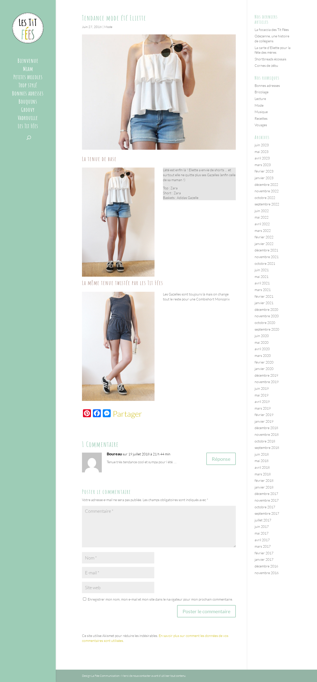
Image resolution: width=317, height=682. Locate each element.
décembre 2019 (266, 375)
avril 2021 (262, 283)
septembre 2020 (267, 329)
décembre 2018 (266, 428)
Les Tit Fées (28, 127)
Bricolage (261, 92)
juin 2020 (262, 336)
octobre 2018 (265, 441)
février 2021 (264, 296)
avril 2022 (262, 224)
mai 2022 (261, 217)
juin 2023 (262, 145)
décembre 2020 (266, 309)
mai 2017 (261, 533)
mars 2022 (263, 230)
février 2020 (264, 362)
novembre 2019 (267, 382)
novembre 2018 (267, 434)
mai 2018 (261, 461)
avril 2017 (262, 540)
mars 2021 (263, 290)
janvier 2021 (264, 303)
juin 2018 (262, 454)
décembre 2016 (266, 566)
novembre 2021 (267, 257)
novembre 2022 (267, 191)
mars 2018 (263, 474)
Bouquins (28, 102)
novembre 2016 (267, 573)
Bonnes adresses (28, 94)
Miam (28, 70)
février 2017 (264, 553)
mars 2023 (263, 165)
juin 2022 (262, 211)
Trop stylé (28, 86)
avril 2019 (262, 401)
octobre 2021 (265, 263)
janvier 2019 (264, 421)
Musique (261, 112)
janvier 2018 (264, 487)
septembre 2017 (267, 513)
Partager (127, 414)
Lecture (260, 99)
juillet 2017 (263, 520)
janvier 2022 (264, 244)
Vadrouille (28, 119)
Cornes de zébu (266, 65)
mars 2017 (263, 546)
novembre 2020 (267, 316)
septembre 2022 (267, 204)
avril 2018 (262, 467)
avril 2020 (262, 349)
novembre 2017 (267, 500)
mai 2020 (261, 342)
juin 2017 (262, 526)
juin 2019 (262, 388)
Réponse (221, 459)
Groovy (28, 110)
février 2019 (264, 415)
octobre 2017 (265, 507)
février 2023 (264, 171)
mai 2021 (261, 276)
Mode (108, 27)
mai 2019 (261, 395)
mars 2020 (263, 355)
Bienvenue (28, 61)
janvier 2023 (264, 178)
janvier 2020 (264, 368)
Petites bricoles (28, 78)
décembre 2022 (266, 184)
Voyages (261, 125)
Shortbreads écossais (270, 59)
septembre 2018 (267, 447)
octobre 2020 (265, 322)
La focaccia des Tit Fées (272, 29)
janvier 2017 (264, 559)
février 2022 (264, 237)
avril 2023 (262, 158)
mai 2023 (261, 151)
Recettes (261, 118)
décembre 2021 (266, 250)
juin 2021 (262, 270)
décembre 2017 (266, 493)
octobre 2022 (265, 197)
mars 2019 (263, 408)
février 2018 (264, 480)
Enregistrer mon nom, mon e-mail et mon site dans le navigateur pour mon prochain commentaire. (160, 599)
